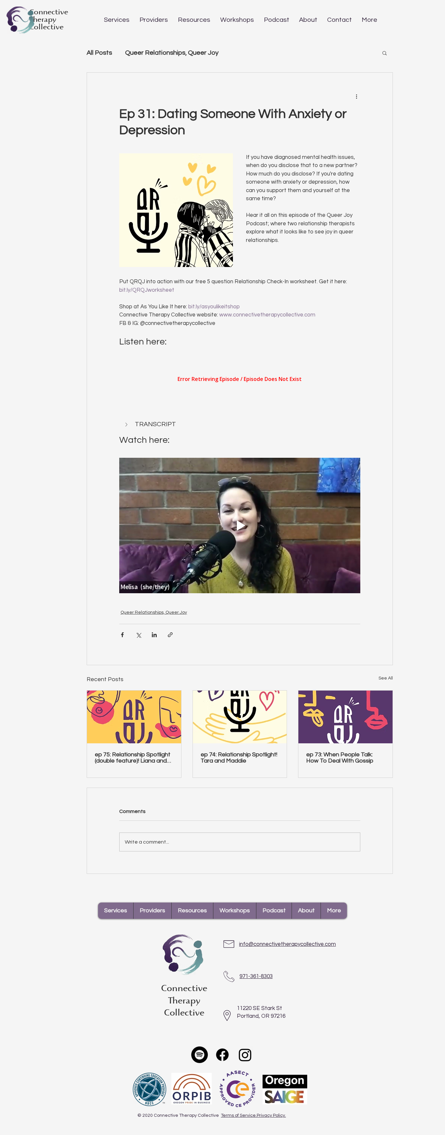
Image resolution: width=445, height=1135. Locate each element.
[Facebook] (222, 1054)
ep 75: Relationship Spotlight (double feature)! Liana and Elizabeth (132, 757)
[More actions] (356, 96)
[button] (116, 19)
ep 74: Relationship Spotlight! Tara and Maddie (239, 757)
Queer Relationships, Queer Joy (172, 52)
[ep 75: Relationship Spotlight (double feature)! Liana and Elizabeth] (134, 717)
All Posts (99, 52)
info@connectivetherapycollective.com (287, 944)
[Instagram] (245, 1054)
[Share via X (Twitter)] (138, 635)
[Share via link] (170, 635)
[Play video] (239, 525)
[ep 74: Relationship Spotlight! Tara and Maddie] (240, 717)
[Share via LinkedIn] (154, 635)
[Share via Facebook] (122, 635)
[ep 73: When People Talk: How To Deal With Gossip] (345, 717)
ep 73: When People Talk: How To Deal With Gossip (339, 757)
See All (386, 678)
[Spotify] (199, 1054)
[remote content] (239, 380)
